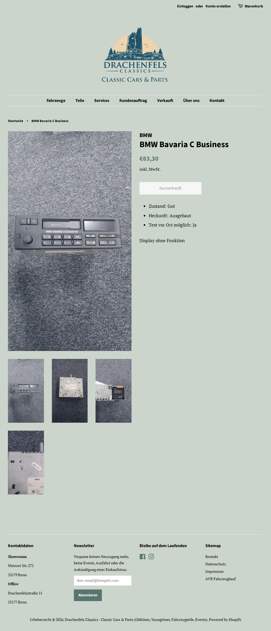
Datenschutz (215, 563)
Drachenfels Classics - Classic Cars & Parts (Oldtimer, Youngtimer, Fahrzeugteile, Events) (136, 619)
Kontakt (217, 100)
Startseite (15, 121)
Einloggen (185, 6)
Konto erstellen (218, 6)
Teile (79, 100)
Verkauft (165, 100)
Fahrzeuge (56, 100)
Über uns (191, 100)
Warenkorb (254, 6)
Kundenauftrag (133, 100)
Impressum (214, 571)
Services (101, 100)
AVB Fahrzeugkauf (220, 578)
